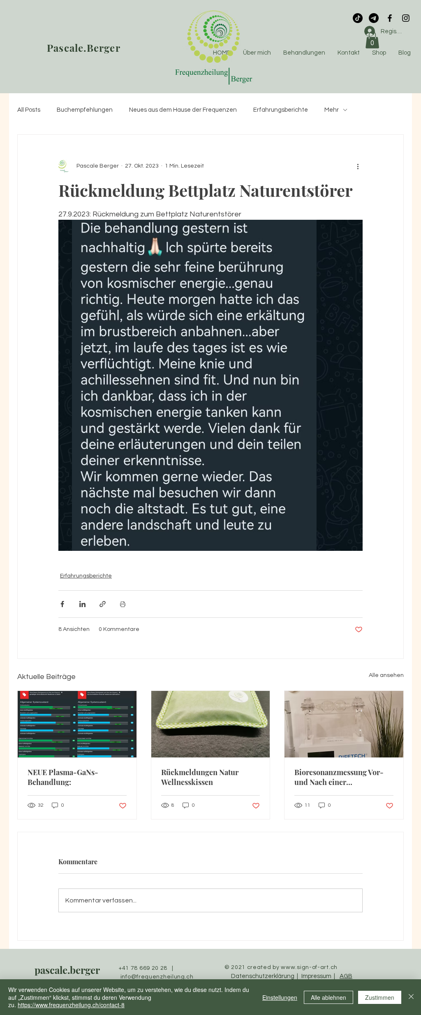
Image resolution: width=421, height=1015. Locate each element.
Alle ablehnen (328, 997)
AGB (346, 976)
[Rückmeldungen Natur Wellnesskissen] (210, 724)
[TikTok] (358, 18)
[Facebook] (390, 18)
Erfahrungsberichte (280, 110)
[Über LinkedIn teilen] (82, 604)
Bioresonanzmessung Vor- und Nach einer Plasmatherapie (339, 777)
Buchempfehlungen (85, 110)
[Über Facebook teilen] (62, 604)
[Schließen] (411, 997)
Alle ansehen (386, 675)
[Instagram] (406, 18)
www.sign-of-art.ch (309, 967)
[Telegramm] (374, 18)
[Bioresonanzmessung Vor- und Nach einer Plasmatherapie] (344, 724)
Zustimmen (379, 997)
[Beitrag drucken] (123, 604)
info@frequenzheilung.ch (157, 977)
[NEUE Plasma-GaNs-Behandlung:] (77, 724)
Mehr (331, 110)
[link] (372, 39)
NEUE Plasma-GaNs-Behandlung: (63, 777)
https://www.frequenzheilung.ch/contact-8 (71, 1005)
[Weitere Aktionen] (358, 166)
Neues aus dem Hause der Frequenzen (183, 110)
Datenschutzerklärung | (265, 976)
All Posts (28, 110)
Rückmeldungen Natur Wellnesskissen (199, 777)
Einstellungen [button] (279, 997)
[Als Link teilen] (102, 604)
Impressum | (317, 976)
